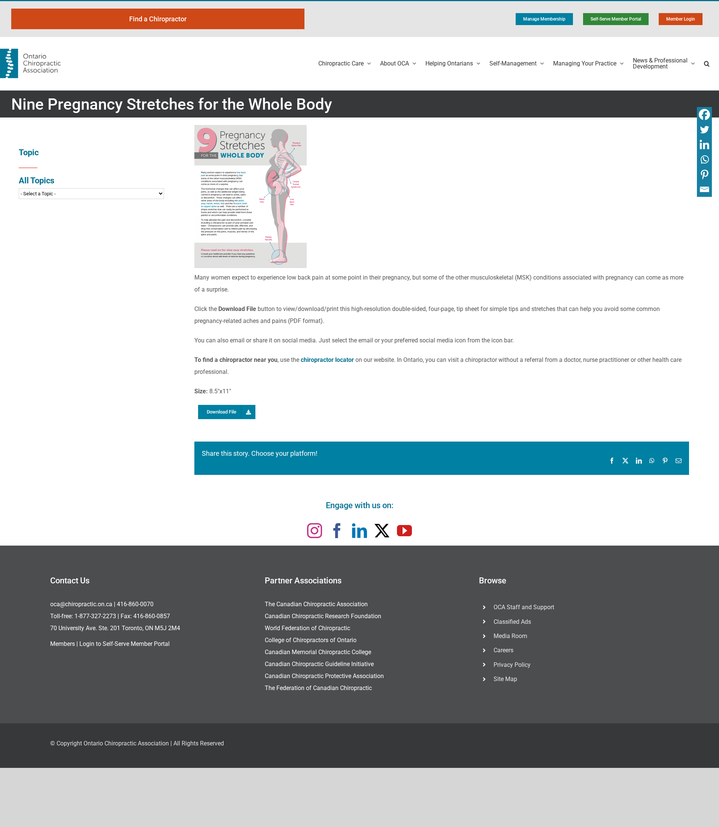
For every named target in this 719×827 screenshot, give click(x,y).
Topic (29, 152)
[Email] (704, 189)
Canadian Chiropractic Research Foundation (323, 616)
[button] (707, 63)
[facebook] (337, 530)
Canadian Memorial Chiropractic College (318, 652)
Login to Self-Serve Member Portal (124, 643)
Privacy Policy (512, 664)
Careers (503, 650)
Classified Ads (512, 621)
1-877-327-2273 (95, 616)
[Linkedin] (704, 144)
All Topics (36, 180)
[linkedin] (359, 530)
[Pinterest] (704, 174)
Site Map (505, 679)
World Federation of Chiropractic (307, 628)
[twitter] (381, 530)
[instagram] (314, 530)
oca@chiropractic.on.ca (81, 604)
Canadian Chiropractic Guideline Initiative (319, 664)
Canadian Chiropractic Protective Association (324, 676)
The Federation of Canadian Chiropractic (318, 688)
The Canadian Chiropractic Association (316, 604)
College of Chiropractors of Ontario (311, 640)
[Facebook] (704, 114)
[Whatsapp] (704, 159)
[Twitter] (704, 129)
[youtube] (404, 530)
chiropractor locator (327, 359)
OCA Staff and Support (524, 607)
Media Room (510, 636)
